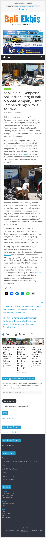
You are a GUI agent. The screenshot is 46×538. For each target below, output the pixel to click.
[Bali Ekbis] (4, 57)
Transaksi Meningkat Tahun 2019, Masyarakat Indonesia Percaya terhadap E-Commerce (36, 355)
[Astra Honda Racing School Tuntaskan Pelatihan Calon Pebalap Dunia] (9, 339)
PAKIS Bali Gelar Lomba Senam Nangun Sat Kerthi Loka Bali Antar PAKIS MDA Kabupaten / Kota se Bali (22, 309)
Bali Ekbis (18, 112)
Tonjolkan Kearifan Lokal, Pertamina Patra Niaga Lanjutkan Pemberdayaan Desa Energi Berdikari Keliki (23, 358)
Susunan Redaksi (8, 418)
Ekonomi (7, 89)
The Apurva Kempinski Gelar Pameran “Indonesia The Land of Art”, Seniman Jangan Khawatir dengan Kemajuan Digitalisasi (20, 322)
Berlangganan (9, 401)
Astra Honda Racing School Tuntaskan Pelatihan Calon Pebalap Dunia (8, 355)
